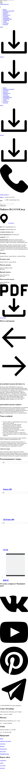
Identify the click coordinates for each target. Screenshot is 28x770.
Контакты (5, 24)
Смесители (6, 12)
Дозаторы (5, 16)
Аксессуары (6, 17)
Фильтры (5, 13)
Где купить (6, 23)
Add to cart (3, 205)
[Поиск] (1, 3)
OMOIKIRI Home (7, 19)
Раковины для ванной (8, 11)
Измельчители (6, 15)
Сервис (5, 21)
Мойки (5, 9)
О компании (6, 20)
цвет (1, 200)
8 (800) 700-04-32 (4, 4)
